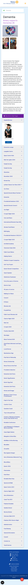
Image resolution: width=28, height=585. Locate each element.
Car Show (6, 189)
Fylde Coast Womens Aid (10, 314)
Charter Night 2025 (9, 318)
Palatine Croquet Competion (11, 260)
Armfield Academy (9, 243)
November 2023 (8, 176)
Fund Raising (7, 528)
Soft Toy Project (8, 264)
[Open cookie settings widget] (2, 582)
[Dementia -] (5, 43)
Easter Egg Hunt (8, 382)
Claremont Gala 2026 (9, 248)
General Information (9, 532)
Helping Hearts (8, 256)
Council (6, 537)
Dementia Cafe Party (9, 374)
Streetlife (6, 448)
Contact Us (14, 558)
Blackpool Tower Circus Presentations (10, 395)
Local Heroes (7, 349)
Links (14, 557)
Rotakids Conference (9, 422)
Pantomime (7, 470)
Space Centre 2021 (9, 487)
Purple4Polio (7, 310)
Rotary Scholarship (9, 361)
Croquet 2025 (7, 327)
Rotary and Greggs (9, 390)
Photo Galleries (14, 554)
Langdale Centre (8, 151)
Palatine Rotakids (8, 503)
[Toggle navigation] (25, 3)
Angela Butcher (8, 120)
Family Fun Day (8, 164)
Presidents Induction (9, 370)
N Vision (6, 302)
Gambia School (8, 508)
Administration (8, 524)
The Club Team (14, 555)
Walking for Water (9, 293)
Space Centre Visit (9, 155)
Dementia (6, 197)
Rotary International (14, 566)
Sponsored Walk (8, 483)
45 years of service (9, 289)
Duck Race (7, 474)
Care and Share (8, 218)
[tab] (13, 120)
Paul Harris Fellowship (10, 357)
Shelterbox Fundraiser (10, 277)
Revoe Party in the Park (10, 365)
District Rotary (14, 569)
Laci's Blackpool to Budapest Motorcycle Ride (11, 427)
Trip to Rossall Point (9, 412)
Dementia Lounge (8, 147)
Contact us (7, 541)
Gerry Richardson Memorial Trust (13, 457)
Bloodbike (6, 444)
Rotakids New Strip (9, 478)
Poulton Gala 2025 (9, 331)
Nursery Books (8, 512)
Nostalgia (6, 335)
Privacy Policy (14, 560)
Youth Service (7, 545)
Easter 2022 (7, 466)
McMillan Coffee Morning (11, 440)
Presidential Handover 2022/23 (12, 235)
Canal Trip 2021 (8, 499)
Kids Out (6, 322)
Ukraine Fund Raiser (9, 227)
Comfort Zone (8, 404)
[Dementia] (10, 31)
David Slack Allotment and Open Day (12, 344)
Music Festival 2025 (9, 339)
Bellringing (7, 231)
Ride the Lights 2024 (9, 159)
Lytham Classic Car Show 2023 (12, 184)
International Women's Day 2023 (12, 222)
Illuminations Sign (8, 353)
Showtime (6, 172)
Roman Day (7, 180)
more (8, 142)
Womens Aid (7, 306)
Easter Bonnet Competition (11, 268)
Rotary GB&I (14, 567)
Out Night (6, 209)
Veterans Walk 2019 (9, 516)
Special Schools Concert (10, 205)
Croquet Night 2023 (9, 213)
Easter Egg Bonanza (9, 378)
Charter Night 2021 (9, 491)
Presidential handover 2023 (11, 201)
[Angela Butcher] (8, 130)
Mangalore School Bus (10, 436)
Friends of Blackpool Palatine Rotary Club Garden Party (12, 417)
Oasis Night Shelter (9, 432)
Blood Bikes (7, 462)
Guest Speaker (8, 273)
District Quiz (7, 285)
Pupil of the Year (8, 400)
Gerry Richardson (8, 495)
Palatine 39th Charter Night (11, 520)
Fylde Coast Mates (9, 252)
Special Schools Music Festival (12, 193)
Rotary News (14, 570)
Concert (6, 298)
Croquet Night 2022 (9, 239)
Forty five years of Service (11, 281)
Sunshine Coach (8, 408)
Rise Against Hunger (9, 453)
